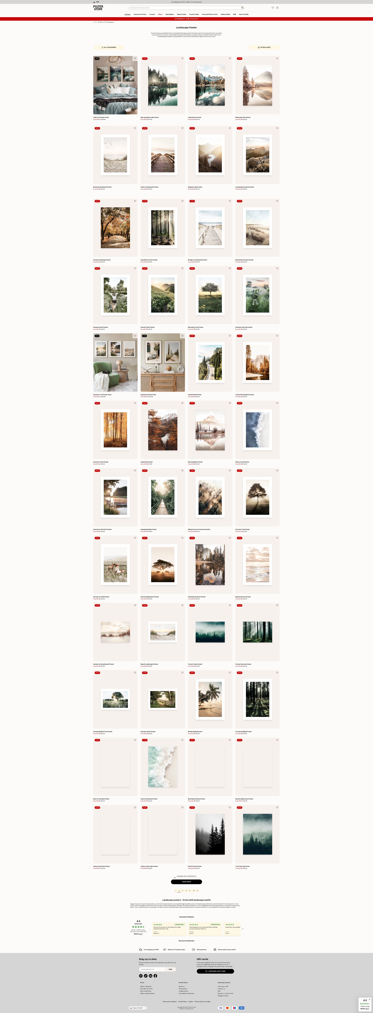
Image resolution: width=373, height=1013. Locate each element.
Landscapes (110, 22)
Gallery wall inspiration (147, 993)
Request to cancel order (225, 993)
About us (182, 986)
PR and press (183, 989)
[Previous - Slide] (149, 928)
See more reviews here (186, 941)
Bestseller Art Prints (146, 989)
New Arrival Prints (145, 991)
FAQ (219, 991)
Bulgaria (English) (137, 1008)
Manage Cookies (223, 996)
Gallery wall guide (145, 986)
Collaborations (183, 991)
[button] (365, 1004)
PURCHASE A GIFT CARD (217, 971)
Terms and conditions (170, 1001)
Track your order (223, 986)
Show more (186, 882)
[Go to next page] (197, 890)
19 (194, 890)
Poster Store (191, 1007)
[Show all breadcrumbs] (95, 22)
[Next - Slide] (242, 928)
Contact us (221, 989)
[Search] (242, 8)
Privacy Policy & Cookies (202, 1001)
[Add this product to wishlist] (135, 58)
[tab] (273, 8)
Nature (102, 22)
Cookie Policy (182, 1001)
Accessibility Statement (186, 993)
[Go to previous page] (175, 890)
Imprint (190, 1001)
